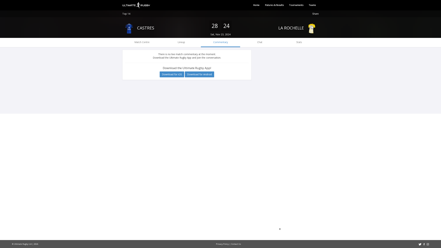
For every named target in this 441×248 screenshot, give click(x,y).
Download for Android (199, 74)
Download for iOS (172, 74)
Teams (312, 5)
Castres (145, 28)
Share (315, 13)
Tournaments (296, 5)
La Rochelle (291, 28)
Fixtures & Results (274, 5)
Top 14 (126, 13)
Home (256, 5)
